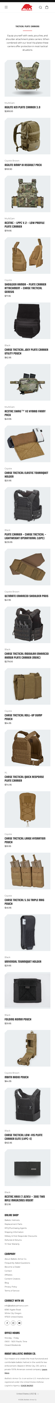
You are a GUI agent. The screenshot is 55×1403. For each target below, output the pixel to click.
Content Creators (12, 1279)
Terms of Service (12, 1291)
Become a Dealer (12, 1267)
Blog (7, 1283)
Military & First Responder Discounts (21, 1236)
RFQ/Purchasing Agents (16, 1228)
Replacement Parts (13, 1224)
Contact (8, 1271)
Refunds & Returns (13, 1240)
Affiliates (8, 1275)
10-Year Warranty (12, 1244)
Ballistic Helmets (12, 1220)
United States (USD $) (26, 1394)
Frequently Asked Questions (17, 1263)
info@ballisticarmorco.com (16, 1306)
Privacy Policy (11, 1287)
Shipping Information (14, 1232)
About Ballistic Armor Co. (16, 1259)
